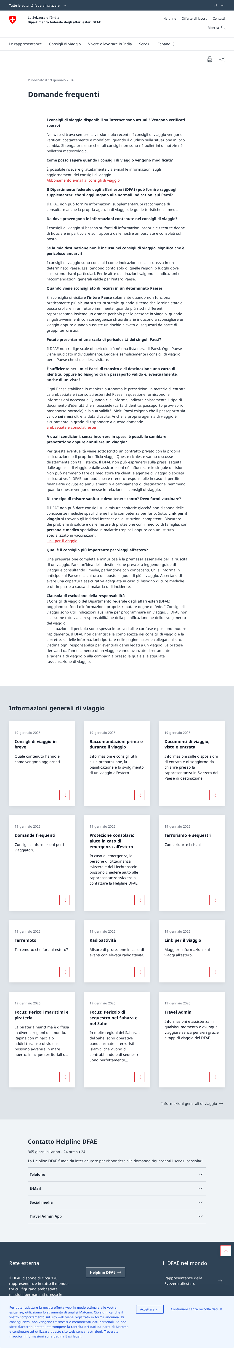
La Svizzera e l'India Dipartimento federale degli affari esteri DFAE (64, 19)
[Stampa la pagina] (210, 59)
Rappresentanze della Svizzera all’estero (183, 1280)
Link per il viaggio (62, 540)
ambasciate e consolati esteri (72, 427)
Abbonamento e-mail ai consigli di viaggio (83, 180)
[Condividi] (222, 59)
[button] (25, 44)
